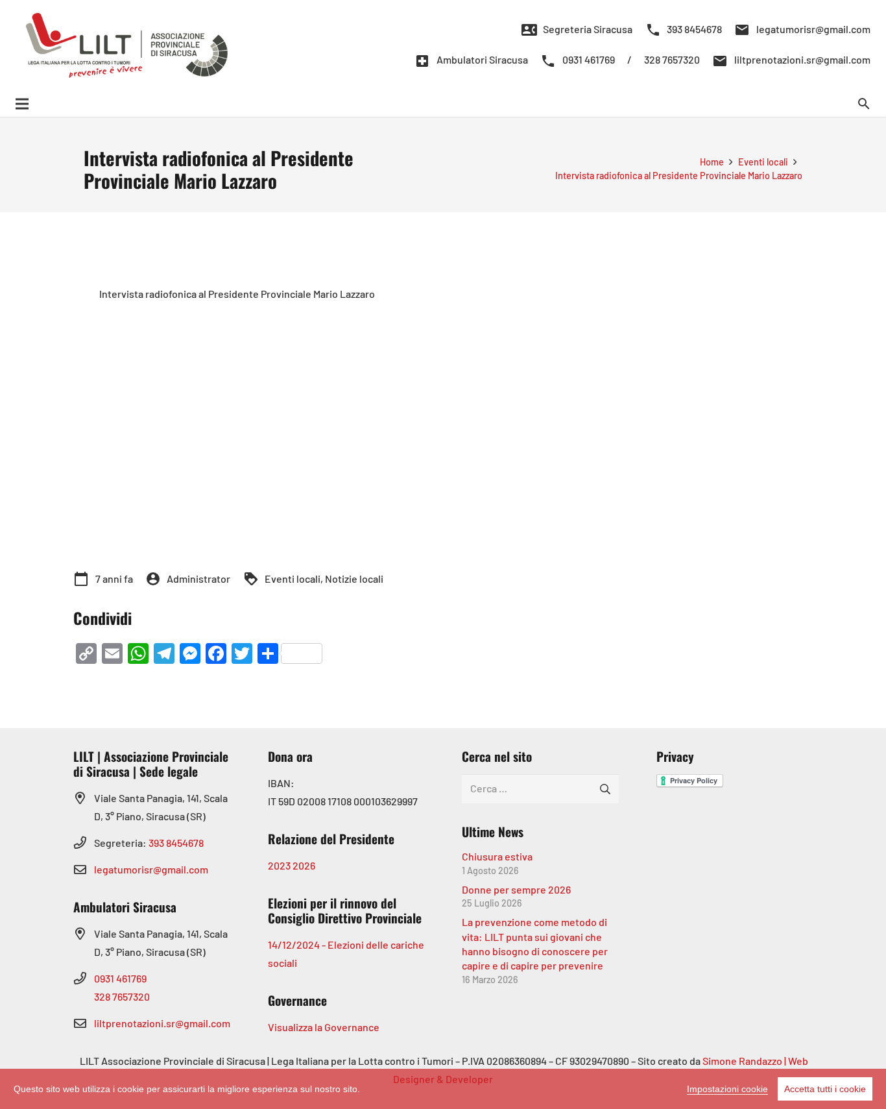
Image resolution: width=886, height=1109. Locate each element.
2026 (304, 865)
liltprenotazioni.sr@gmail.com (162, 1023)
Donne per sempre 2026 (516, 889)
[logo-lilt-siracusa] (127, 45)
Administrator (198, 578)
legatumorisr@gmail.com (151, 869)
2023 (279, 865)
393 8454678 (176, 842)
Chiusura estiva (497, 856)
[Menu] (22, 104)
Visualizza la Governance (323, 1027)
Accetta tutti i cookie (825, 1089)
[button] (864, 104)
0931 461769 (120, 978)
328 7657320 (122, 996)
